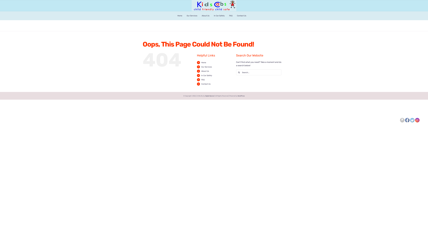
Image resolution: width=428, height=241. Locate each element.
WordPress (241, 96)
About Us (205, 71)
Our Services (206, 67)
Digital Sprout (209, 96)
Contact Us (206, 84)
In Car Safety (206, 75)
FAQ (203, 80)
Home (203, 62)
